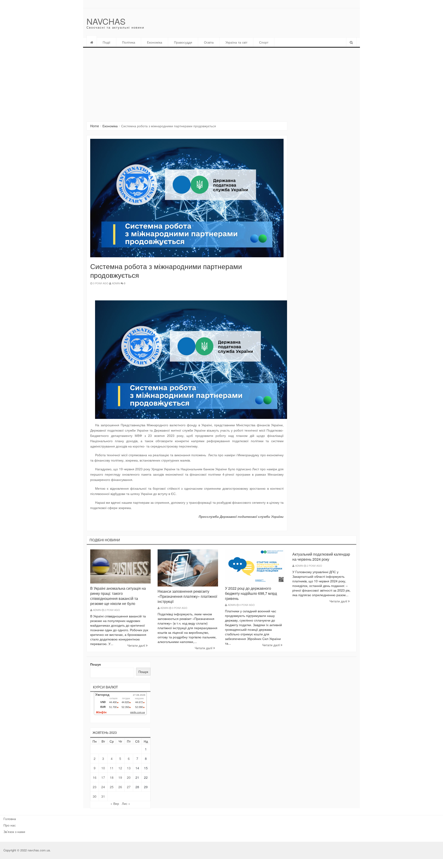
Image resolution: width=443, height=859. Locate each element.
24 (103, 787)
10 (103, 768)
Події (106, 42)
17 (103, 777)
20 (129, 777)
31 (103, 796)
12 (120, 768)
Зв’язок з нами (14, 831)
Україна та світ (236, 42)
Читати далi (136, 645)
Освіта (209, 42)
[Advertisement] (221, 82)
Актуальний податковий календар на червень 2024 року (321, 556)
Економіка (154, 42)
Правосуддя (183, 42)
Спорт (263, 42)
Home (94, 126)
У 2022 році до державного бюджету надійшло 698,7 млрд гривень (251, 593)
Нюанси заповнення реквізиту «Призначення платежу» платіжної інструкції (187, 596)
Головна (9, 818)
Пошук (95, 664)
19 (120, 777)
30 (94, 796)
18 (112, 777)
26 (120, 787)
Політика (128, 42)
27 (129, 787)
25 (112, 787)
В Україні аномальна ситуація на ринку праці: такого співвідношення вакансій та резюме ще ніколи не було (118, 596)
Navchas (106, 21)
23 (94, 787)
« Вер (115, 803)
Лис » (126, 803)
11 (112, 768)
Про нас (9, 825)
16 (94, 777)
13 (129, 768)
